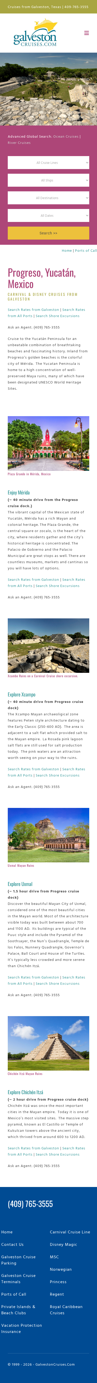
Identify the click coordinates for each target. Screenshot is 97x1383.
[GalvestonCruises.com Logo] (37, 17)
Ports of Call (86, 250)
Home (67, 250)
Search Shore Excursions (58, 315)
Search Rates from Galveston (33, 309)
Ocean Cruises (66, 136)
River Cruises (19, 142)
